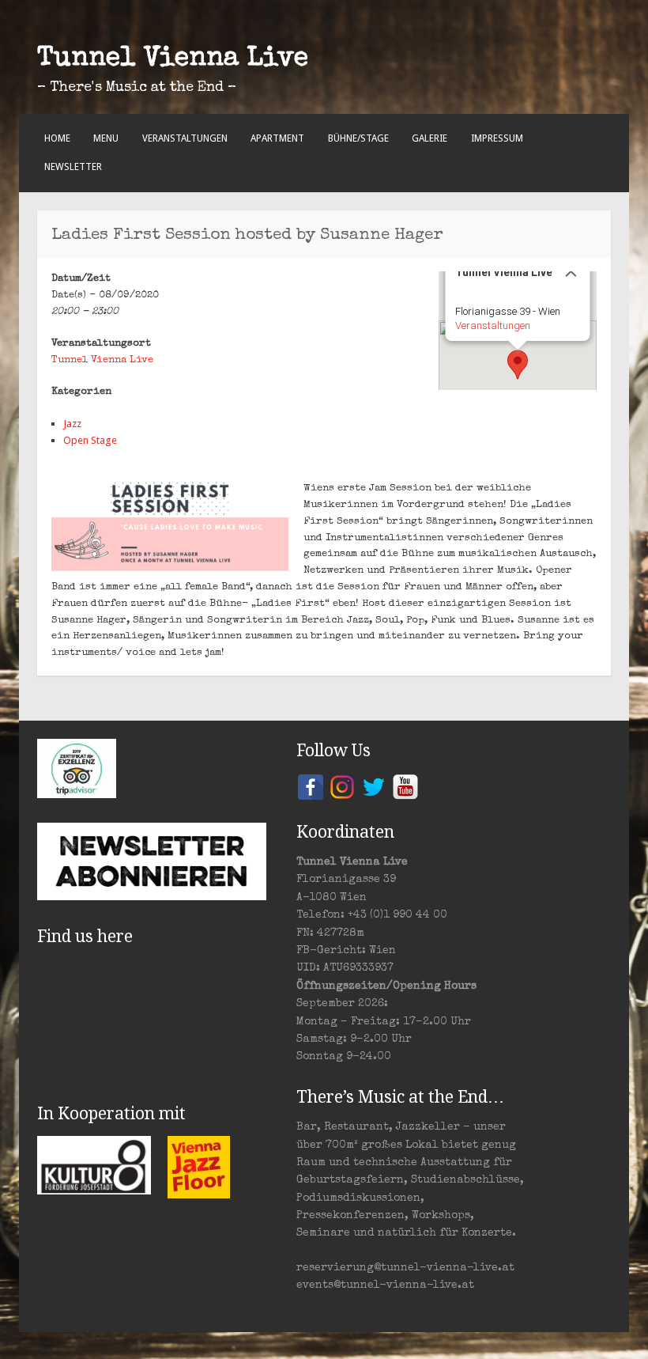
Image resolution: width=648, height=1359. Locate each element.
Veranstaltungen (185, 138)
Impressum (497, 138)
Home (57, 138)
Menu (106, 138)
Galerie (429, 138)
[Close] (571, 271)
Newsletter (73, 166)
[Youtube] (405, 785)
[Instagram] (342, 785)
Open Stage (90, 440)
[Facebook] (310, 785)
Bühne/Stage (358, 138)
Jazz (72, 424)
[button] (517, 365)
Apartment (277, 138)
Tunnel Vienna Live (172, 59)
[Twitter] (374, 785)
